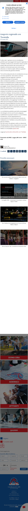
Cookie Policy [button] (6, 16)
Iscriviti (23, 469)
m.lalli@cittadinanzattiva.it (9, 148)
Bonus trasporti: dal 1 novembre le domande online (14, 246)
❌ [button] (27, 3)
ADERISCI (24, 1)
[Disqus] (14, 273)
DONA (16, 1)
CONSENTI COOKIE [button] (19, 22)
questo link (15, 128)
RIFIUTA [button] (8, 22)
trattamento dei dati (13, 469)
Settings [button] (14, 28)
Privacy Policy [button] (6, 18)
